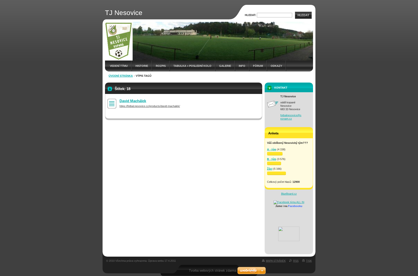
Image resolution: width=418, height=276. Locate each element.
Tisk (309, 260)
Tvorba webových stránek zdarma (212, 270)
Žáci (269, 168)
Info (242, 65)
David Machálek (132, 101)
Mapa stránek (276, 260)
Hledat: (250, 15)
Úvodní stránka (121, 75)
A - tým (271, 149)
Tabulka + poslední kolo (192, 65)
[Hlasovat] (274, 154)
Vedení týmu (119, 65)
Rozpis (161, 65)
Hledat (303, 15)
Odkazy (276, 65)
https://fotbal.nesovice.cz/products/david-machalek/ (149, 106)
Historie (141, 65)
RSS (296, 260)
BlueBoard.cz (289, 193)
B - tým (271, 159)
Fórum (258, 65)
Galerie (225, 65)
